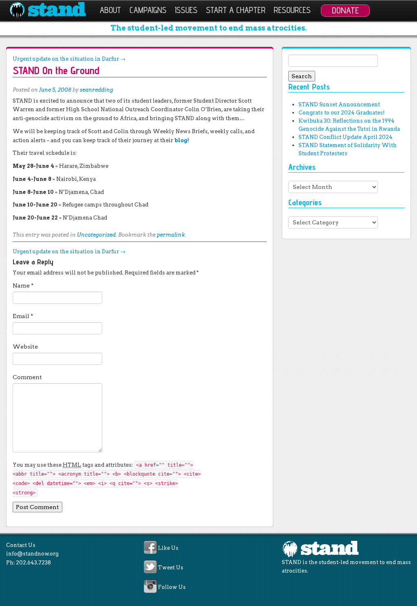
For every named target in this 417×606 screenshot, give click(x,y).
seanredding (96, 90)
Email (23, 316)
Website (25, 346)
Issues (186, 10)
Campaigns (148, 10)
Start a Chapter (236, 10)
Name (23, 285)
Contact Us (20, 545)
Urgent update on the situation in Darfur (69, 59)
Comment (27, 377)
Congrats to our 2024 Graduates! (341, 113)
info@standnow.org (32, 554)
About (110, 10)
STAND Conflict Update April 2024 (345, 137)
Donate (345, 10)
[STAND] (52, 10)
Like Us (168, 548)
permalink (171, 235)
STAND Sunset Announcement (339, 104)
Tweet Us (170, 567)
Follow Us (172, 587)
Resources (292, 10)
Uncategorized (96, 235)
